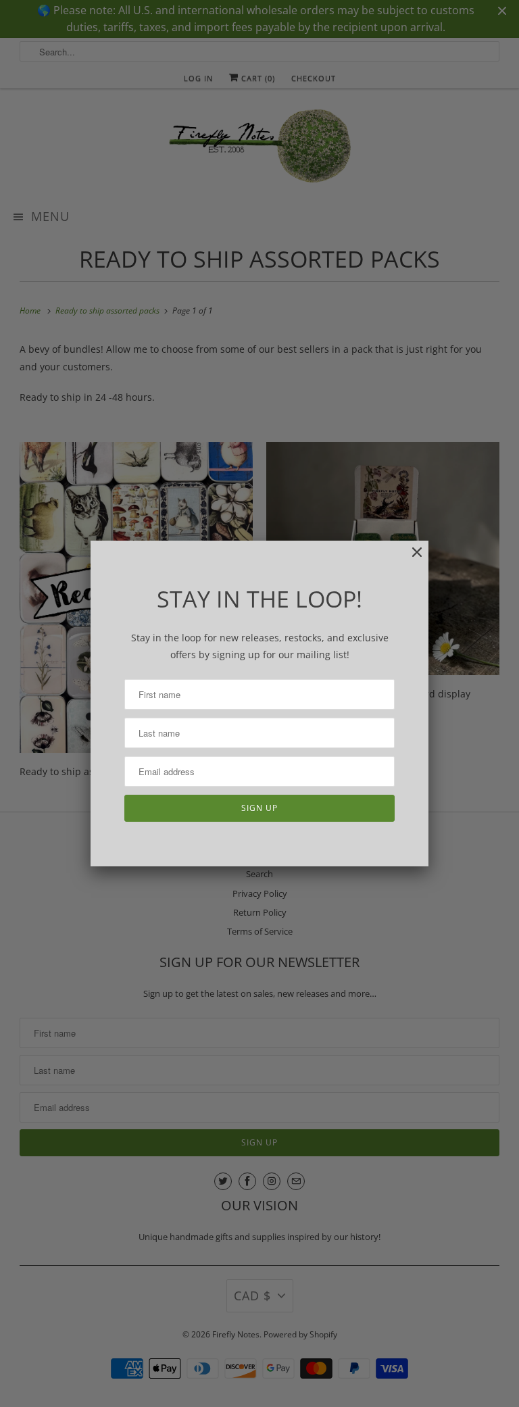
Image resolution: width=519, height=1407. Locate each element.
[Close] (410, 559)
